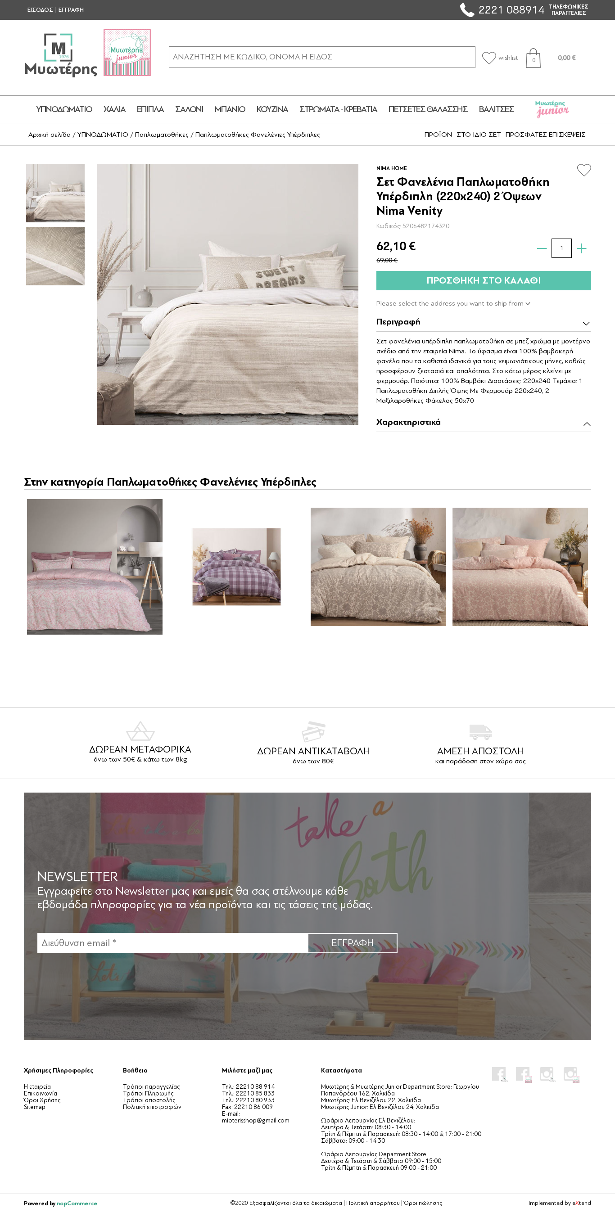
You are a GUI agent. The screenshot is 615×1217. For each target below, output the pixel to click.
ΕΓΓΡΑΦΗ (71, 10)
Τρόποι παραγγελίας (151, 1086)
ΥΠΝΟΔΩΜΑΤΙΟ (64, 109)
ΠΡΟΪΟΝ (438, 135)
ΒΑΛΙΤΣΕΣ (496, 109)
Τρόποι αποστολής (149, 1100)
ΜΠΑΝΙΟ (230, 109)
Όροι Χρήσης (42, 1100)
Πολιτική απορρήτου (373, 1203)
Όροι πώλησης (423, 1203)
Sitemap (34, 1107)
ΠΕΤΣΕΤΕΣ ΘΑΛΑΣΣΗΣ (428, 109)
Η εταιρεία (37, 1086)
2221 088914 (511, 9)
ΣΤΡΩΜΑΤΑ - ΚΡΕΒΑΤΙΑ (338, 109)
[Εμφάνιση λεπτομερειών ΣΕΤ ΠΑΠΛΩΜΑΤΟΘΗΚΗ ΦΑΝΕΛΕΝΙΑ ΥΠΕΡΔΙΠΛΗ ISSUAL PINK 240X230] (520, 566)
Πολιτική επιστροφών (152, 1107)
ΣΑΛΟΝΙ (189, 109)
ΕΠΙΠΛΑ (150, 109)
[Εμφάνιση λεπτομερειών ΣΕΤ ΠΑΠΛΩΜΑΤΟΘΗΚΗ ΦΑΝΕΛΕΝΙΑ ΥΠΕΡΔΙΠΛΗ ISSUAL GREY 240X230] (378, 566)
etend (581, 1203)
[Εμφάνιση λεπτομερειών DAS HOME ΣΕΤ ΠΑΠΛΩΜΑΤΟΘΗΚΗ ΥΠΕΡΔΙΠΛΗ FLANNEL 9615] (94, 566)
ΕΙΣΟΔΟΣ (40, 10)
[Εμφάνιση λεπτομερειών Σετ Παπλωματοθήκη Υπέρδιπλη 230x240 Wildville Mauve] (236, 566)
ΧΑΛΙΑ (114, 109)
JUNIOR (552, 109)
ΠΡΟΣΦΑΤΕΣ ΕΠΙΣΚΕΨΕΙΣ (546, 135)
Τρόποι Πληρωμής (148, 1093)
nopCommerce (77, 1203)
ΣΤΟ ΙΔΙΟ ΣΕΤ (479, 135)
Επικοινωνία (40, 1093)
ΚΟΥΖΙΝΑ (272, 109)
